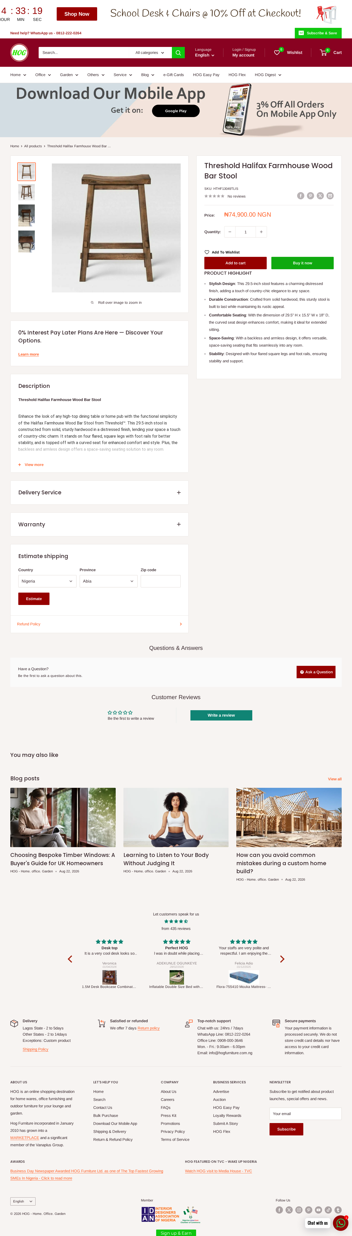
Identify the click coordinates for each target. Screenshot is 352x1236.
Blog (145, 74)
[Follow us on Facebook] (279, 1210)
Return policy (149, 1028)
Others (93, 74)
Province (88, 570)
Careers (167, 1099)
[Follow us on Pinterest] (308, 1210)
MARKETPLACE (24, 1137)
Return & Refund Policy (113, 1139)
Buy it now (302, 263)
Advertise (221, 1091)
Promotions (170, 1123)
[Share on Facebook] (300, 195)
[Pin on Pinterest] (310, 195)
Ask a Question (319, 672)
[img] (176, 921)
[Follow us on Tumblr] (338, 1210)
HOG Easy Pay (206, 74)
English (18, 1201)
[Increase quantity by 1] (261, 231)
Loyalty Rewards (227, 1115)
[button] (71, 959)
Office (40, 74)
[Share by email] (330, 195)
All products (33, 146)
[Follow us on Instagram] (299, 1210)
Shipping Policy (35, 1049)
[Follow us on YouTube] (318, 1210)
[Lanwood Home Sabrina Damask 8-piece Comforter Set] (244, 977)
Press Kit (168, 1115)
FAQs (166, 1107)
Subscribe (286, 1129)
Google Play (176, 111)
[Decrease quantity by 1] (229, 231)
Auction (219, 1099)
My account (243, 55)
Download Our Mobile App (115, 1123)
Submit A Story (225, 1123)
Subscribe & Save (322, 33)
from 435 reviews (176, 928)
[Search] (178, 52)
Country (25, 570)
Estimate (34, 598)
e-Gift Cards (173, 74)
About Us (169, 1091)
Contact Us (102, 1107)
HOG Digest (265, 74)
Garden (66, 74)
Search (99, 1099)
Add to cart (235, 263)
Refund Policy (28, 624)
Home (15, 74)
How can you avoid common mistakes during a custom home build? (281, 863)
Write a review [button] (221, 715)
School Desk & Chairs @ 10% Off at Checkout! (136, 14)
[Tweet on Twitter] (320, 195)
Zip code (148, 570)
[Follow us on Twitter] (289, 1210)
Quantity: (212, 232)
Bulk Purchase (105, 1115)
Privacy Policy (173, 1131)
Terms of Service (175, 1139)
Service (120, 74)
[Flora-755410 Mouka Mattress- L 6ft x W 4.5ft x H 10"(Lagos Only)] (176, 977)
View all (335, 779)
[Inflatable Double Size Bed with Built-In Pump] (109, 977)
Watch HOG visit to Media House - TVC (218, 1171)
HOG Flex (237, 74)
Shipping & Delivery (109, 1131)
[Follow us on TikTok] (328, 1210)
